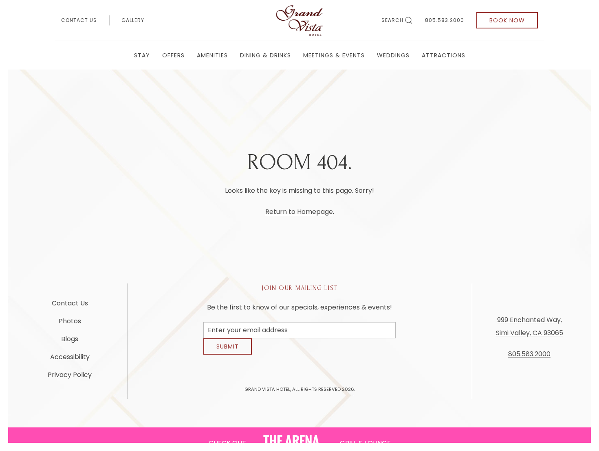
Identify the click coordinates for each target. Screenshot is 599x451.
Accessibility (70, 360)
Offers (173, 55)
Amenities (212, 55)
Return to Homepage (299, 211)
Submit (227, 353)
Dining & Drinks (265, 55)
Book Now (507, 20)
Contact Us (79, 20)
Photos (70, 324)
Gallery (132, 20)
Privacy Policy (70, 378)
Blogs (69, 342)
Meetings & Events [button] (334, 55)
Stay (142, 55)
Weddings (393, 55)
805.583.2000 (444, 20)
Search (392, 20)
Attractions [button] (443, 55)
